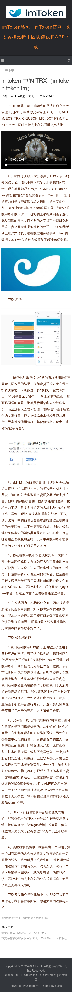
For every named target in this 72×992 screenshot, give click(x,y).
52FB (58, 986)
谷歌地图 (50, 975)
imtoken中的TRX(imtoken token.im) (25, 918)
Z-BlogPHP (33, 986)
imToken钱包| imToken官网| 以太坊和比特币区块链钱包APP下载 (36, 37)
